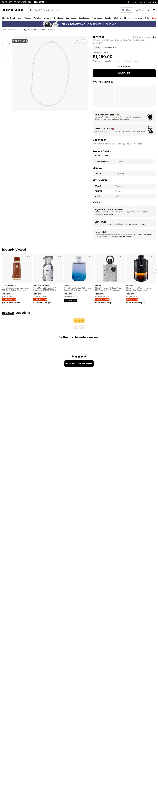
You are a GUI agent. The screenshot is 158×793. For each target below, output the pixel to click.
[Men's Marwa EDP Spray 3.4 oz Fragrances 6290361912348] (59, 257)
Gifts (147, 18)
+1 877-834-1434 (138, 234)
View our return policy (137, 224)
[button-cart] (153, 10)
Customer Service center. (121, 236)
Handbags (58, 18)
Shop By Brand (8, 18)
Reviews (8, 312)
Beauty (108, 18)
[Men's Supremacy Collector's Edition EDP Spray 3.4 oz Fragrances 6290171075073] (121, 257)
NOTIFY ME (124, 73)
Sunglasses (71, 18)
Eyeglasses (84, 18)
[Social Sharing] (77, 40)
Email (149, 234)
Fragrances (97, 18)
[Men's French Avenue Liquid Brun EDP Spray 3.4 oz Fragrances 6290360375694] (28, 257)
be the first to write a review (79, 363)
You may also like (103, 81)
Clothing (117, 18)
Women (27, 18)
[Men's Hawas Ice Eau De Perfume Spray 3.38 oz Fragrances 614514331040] (90, 257)
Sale (154, 18)
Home (4, 30)
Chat (97, 236)
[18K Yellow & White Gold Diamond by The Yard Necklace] (83, 40)
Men (19, 18)
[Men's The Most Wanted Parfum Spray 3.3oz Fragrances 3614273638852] (152, 257)
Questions (23, 312)
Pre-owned (137, 18)
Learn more (124, 119)
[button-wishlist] (149, 10)
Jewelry (47, 18)
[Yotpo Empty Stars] (137, 37)
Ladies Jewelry (21, 30)
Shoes (127, 18)
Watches (37, 18)
